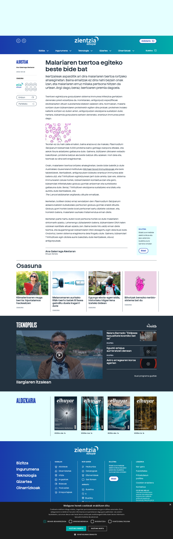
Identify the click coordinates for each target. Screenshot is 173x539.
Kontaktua (141, 487)
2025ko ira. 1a (139, 433)
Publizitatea (141, 471)
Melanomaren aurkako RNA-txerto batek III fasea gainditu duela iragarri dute (67, 301)
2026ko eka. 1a (59, 433)
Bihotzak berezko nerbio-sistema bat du (140, 299)
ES (31, 84)
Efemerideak (91, 475)
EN (27, 89)
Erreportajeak (65, 492)
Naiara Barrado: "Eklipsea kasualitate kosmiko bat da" (122, 335)
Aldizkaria (146, 41)
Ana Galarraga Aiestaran (25, 67)
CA (31, 89)
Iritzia (61, 475)
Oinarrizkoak (28, 487)
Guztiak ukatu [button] (97, 528)
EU (27, 84)
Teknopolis (26, 324)
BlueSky (89, 498)
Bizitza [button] (42, 50)
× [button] (170, 505)
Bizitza (22, 463)
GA (35, 89)
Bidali (143, 251)
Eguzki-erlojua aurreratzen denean (119, 349)
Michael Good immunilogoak (99, 169)
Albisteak (22, 62)
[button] (18, 40)
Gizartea (24, 481)
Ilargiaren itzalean (33, 382)
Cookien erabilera (145, 483)
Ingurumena (27, 469)
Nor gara (140, 466)
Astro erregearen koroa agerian (121, 361)
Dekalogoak (91, 471)
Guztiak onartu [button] (76, 528)
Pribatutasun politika (142, 477)
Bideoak (62, 484)
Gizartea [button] (103, 50)
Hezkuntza (90, 466)
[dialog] (86, 520)
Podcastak (63, 488)
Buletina (149, 51)
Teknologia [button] (83, 50)
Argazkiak (63, 479)
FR (35, 84)
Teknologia (26, 475)
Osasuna (19, 78)
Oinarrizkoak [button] (124, 50)
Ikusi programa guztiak (145, 376)
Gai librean (90, 479)
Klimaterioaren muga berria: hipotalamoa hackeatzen (29, 300)
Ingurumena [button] (61, 50)
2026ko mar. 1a (86, 433)
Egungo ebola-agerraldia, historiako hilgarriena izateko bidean (104, 300)
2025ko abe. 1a (113, 433)
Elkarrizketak (64, 471)
